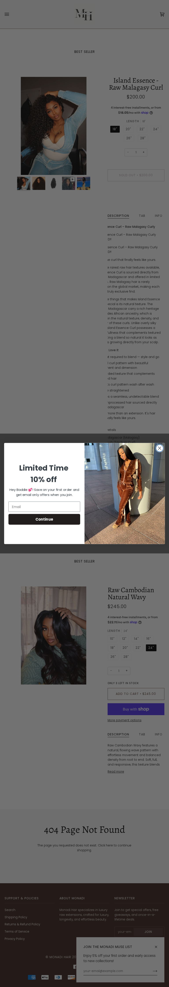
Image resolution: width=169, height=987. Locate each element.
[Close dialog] (159, 448)
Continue (44, 519)
